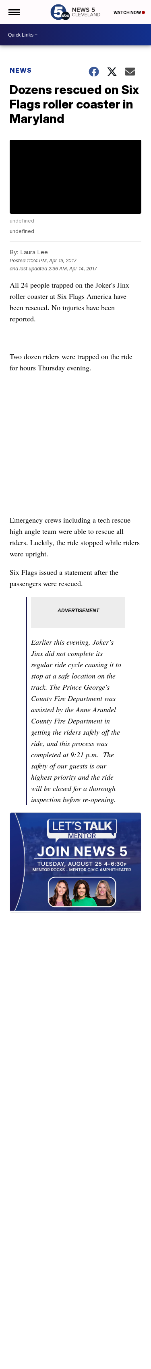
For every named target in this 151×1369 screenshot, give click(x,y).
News (21, 70)
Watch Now (128, 12)
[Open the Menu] (13, 12)
